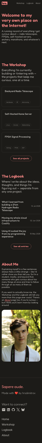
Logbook (29, 3)
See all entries (21, 246)
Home (5, 419)
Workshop (20, 3)
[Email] (3, 410)
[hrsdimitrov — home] (4, 3)
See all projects (21, 158)
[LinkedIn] (8, 410)
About (38, 3)
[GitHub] (13, 410)
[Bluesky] (23, 410)
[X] (18, 410)
